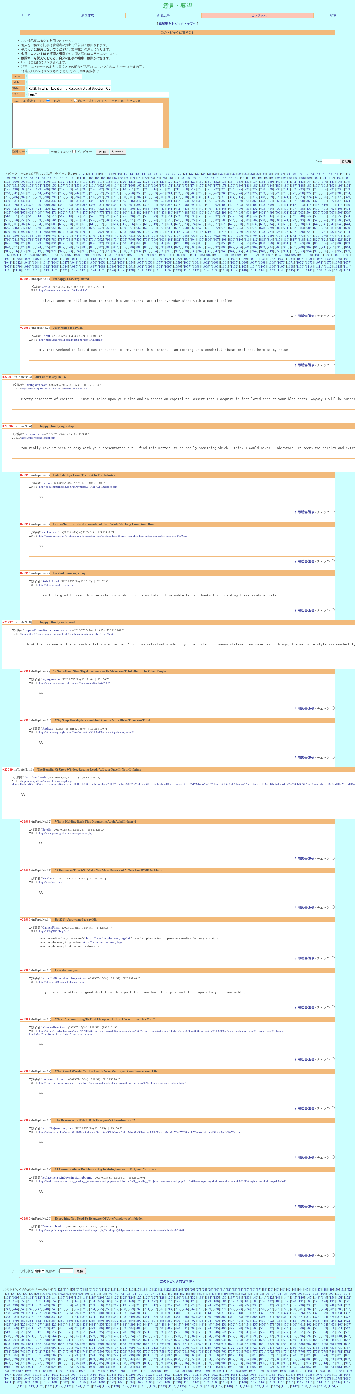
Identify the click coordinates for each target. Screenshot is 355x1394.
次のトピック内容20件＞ (177, 1281)
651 (54, 228)
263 (185, 193)
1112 (328, 266)
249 (77, 193)
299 (115, 197)
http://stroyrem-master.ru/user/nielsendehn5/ (63, 290)
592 (293, 220)
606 (54, 224)
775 (316, 235)
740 (46, 235)
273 (262, 193)
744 (77, 235)
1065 (234, 262)
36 (276, 173)
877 (61, 247)
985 (201, 255)
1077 (347, 262)
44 (324, 173)
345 (123, 201)
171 (169, 185)
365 (278, 201)
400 (200, 205)
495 (239, 212)
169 (154, 185)
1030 (252, 259)
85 (224, 178)
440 (162, 208)
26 (216, 173)
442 (177, 208)
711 (169, 232)
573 (146, 220)
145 (316, 181)
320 (278, 197)
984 (193, 255)
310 (200, 197)
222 (216, 189)
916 (15, 251)
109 (38, 181)
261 (169, 193)
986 (209, 255)
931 (131, 251)
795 (123, 239)
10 (119, 173)
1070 (281, 262)
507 (332, 212)
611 (92, 224)
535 (200, 216)
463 (339, 208)
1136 (205, 270)
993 (263, 255)
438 (146, 208)
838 (108, 243)
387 (100, 205)
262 (177, 193)
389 (115, 205)
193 (339, 185)
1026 (215, 259)
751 (131, 235)
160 (84, 185)
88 (242, 178)
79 (188, 178)
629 (231, 224)
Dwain (46, 336)
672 (216, 228)
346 (131, 201)
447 (216, 208)
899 (231, 247)
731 (324, 232)
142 (293, 181)
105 (7, 181)
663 (146, 228)
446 (208, 208)
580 (200, 220)
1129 (139, 270)
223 (224, 189)
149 (347, 181)
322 (293, 197)
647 (23, 228)
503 (301, 212)
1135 (196, 270)
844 (154, 243)
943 (224, 251)
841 (131, 243)
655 (84, 228)
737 (23, 235)
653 (69, 228)
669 (193, 228)
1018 (139, 259)
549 (309, 216)
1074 (318, 262)
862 (293, 243)
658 (108, 228)
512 (23, 216)
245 (46, 193)
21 (185, 173)
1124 (92, 270)
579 (193, 220)
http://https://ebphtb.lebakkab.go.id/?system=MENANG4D (54, 388)
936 (169, 251)
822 (332, 239)
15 (149, 173)
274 (270, 193)
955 (316, 251)
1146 (300, 270)
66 (110, 178)
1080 (26, 266)
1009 (55, 259)
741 (54, 235)
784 (38, 239)
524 (115, 216)
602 (23, 224)
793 (108, 239)
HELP (26, 15)
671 (208, 228)
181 (247, 185)
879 (77, 247)
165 (123, 185)
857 (254, 243)
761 (208, 235)
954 (309, 251)
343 (108, 201)
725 (278, 232)
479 (115, 212)
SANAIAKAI (50, 581)
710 (162, 232)
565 (84, 220)
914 (347, 247)
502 (293, 212)
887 (139, 247)
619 (154, 224)
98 (303, 178)
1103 (243, 266)
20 (179, 173)
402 (216, 205)
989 (232, 255)
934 (154, 251)
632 (254, 224)
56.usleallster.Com (54, 1027)
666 (169, 228)
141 (285, 181)
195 (7, 189)
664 (154, 228)
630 (239, 224)
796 (131, 239)
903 (262, 247)
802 (177, 239)
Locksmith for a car (54, 1079)
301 (131, 197)
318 (262, 197)
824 (347, 239)
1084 (64, 266)
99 (309, 178)
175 (200, 185)
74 (158, 178)
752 (139, 235)
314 (231, 197)
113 (69, 181)
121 (131, 181)
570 (123, 220)
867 (332, 243)
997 (294, 255)
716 (208, 232)
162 (100, 185)
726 (285, 232)
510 (7, 216)
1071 (290, 262)
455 (278, 208)
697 (61, 232)
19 (173, 173)
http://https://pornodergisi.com (38, 437)
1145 (290, 270)
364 (270, 201)
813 (262, 239)
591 (285, 220)
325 (316, 197)
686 (324, 228)
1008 (45, 259)
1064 (224, 262)
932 (139, 251)
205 (84, 189)
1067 (252, 262)
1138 (224, 270)
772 (293, 235)
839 (115, 243)
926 (92, 251)
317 (254, 197)
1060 (187, 262)
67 (116, 178)
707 (139, 232)
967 (62, 255)
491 (208, 212)
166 (131, 185)
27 (222, 173)
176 (208, 185)
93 (273, 178)
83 (212, 178)
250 (84, 193)
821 (324, 239)
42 (312, 173)
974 (116, 255)
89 (248, 178)
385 (84, 205)
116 (92, 181)
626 (208, 224)
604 (38, 224)
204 (77, 189)
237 (332, 189)
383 (69, 205)
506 (324, 212)
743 (69, 235)
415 (316, 205)
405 (239, 205)
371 (324, 201)
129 (193, 181)
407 (254, 205)
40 (300, 173)
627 (216, 224)
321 (285, 197)
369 (309, 201)
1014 (102, 259)
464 (347, 208)
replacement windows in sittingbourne (67, 1177)
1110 (309, 266)
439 (154, 208)
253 (108, 193)
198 (30, 189)
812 (254, 239)
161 (92, 185)
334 (38, 201)
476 (92, 212)
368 (301, 201)
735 (7, 235)
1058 (168, 262)
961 (15, 255)
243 (30, 193)
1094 (158, 266)
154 (38, 185)
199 (38, 189)
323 (301, 197)
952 (293, 251)
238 (339, 189)
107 (23, 181)
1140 (243, 270)
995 (278, 255)
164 (115, 185)
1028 (234, 259)
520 (84, 216)
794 (115, 239)
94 (279, 178)
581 (208, 220)
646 (15, 228)
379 (38, 205)
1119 (45, 270)
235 (316, 189)
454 (270, 208)
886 (131, 247)
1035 (300, 259)
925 (84, 251)
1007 (36, 259)
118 (108, 181)
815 (278, 239)
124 (154, 181)
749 (115, 235)
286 (15, 197)
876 (54, 247)
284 (347, 193)
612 (100, 224)
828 (30, 243)
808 (224, 239)
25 (210, 173)
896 (208, 247)
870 (7, 247)
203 (69, 189)
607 (61, 224)
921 (54, 251)
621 (169, 224)
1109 (300, 266)
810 (239, 239)
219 (193, 189)
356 (208, 201)
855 (239, 243)
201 (54, 189)
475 (84, 212)
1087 (92, 266)
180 (239, 185)
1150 (337, 270)
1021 (168, 259)
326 (324, 197)
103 (339, 178)
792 (100, 239)
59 (67, 178)
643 (339, 224)
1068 (262, 262)
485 (162, 212)
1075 (328, 262)
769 (270, 235)
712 (177, 232)
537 (216, 216)
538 (224, 216)
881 (92, 247)
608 (69, 224)
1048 (74, 262)
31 (246, 173)
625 (200, 224)
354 (193, 201)
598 (339, 220)
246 (54, 193)
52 (25, 178)
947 (254, 251)
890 (162, 247)
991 (247, 255)
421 (15, 208)
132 (216, 181)
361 (247, 201)
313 (224, 197)
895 (200, 247)
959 (347, 251)
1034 (290, 259)
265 (200, 193)
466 (15, 212)
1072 (300, 262)
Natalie (47, 878)
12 (131, 173)
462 (332, 208)
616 (131, 224)
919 (38, 251)
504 (309, 212)
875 (46, 247)
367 (293, 201)
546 (285, 216)
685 (316, 228)
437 (139, 208)
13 (137, 173)
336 (54, 201)
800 (162, 239)
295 (84, 197)
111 (54, 181)
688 (339, 228)
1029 (243, 259)
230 (278, 189)
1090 (121, 266)
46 (336, 173)
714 (193, 232)
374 (347, 201)
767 (254, 235)
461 (324, 208)
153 (30, 185)
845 (162, 243)
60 (73, 178)
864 (309, 243)
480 (123, 212)
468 (30, 212)
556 (15, 220)
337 (61, 201)
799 (154, 239)
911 (324, 247)
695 (46, 232)
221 (208, 189)
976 (131, 255)
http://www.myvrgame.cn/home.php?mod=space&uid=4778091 (75, 683)
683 (301, 228)
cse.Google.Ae (51, 532)
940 (200, 251)
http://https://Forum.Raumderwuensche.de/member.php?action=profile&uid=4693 (67, 633)
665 (162, 228)
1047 (64, 262)
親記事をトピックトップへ (177, 23)
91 (261, 178)
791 (92, 239)
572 (139, 220)
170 (162, 185)
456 (285, 208)
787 (61, 239)
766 (247, 235)
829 (38, 243)
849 (193, 243)
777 (332, 235)
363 (262, 201)
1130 (149, 270)
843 (146, 243)
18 (167, 173)
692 (23, 232)
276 (285, 193)
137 (254, 181)
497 (254, 212)
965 (46, 255)
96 (291, 178)
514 (38, 216)
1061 (196, 262)
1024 (196, 259)
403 (224, 205)
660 (123, 228)
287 (23, 197)
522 (100, 216)
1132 (168, 270)
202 (61, 189)
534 (193, 216)
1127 (121, 270)
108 (30, 181)
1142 (262, 270)
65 (104, 178)
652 (61, 228)
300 (123, 197)
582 (216, 220)
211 (131, 189)
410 (278, 205)
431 (92, 208)
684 (309, 228)
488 (185, 212)
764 (231, 235)
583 (224, 220)
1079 (17, 266)
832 (61, 243)
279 (309, 193)
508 (339, 212)
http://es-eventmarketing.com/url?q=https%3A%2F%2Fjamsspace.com (78, 486)
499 (270, 212)
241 (15, 193)
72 (146, 178)
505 (316, 212)
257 (139, 193)
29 (234, 173)
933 (146, 251)
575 (162, 220)
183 (262, 185)
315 (239, 197)
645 (7, 228)
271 (247, 193)
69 (128, 178)
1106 (271, 266)
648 (30, 228)
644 (347, 224)
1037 (318, 259)
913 (339, 247)
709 (154, 232)
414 (309, 205)
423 (30, 208)
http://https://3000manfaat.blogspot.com (61, 981)
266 (208, 193)
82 (206, 178)
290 (46, 197)
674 (231, 228)
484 (154, 212)
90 (254, 178)
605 (46, 224)
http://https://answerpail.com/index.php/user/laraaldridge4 (71, 339)
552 (332, 216)
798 (146, 239)
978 (147, 255)
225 (239, 189)
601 (15, 224)
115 (84, 181)
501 (285, 212)
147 (332, 181)
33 (258, 173)
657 (100, 228)
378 (30, 205)
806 (208, 239)
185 (278, 185)
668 (185, 228)
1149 (328, 270)
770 (278, 235)
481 (131, 212)
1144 (281, 270)
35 (270, 173)
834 (77, 243)
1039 (337, 259)
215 (162, 189)
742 (61, 235)
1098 (196, 266)
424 (38, 208)
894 (193, 247)
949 (270, 251)
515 (46, 216)
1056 (149, 262)
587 (254, 220)
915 (7, 251)
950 (278, 251)
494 (231, 212)
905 (278, 247)
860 (278, 243)
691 (15, 232)
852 (216, 243)
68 (122, 178)
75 (164, 178)
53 (31, 178)
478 (108, 212)
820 (316, 239)
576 (169, 220)
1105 (262, 266)
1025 (205, 259)
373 (339, 201)
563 (69, 220)
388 (108, 205)
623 (185, 224)
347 (139, 201)
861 (285, 243)
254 (115, 193)
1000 (318, 255)
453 (262, 208)
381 (54, 205)
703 (108, 232)
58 (61, 178)
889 (154, 247)
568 (108, 220)
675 (239, 228)
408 (262, 205)
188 (301, 185)
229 (270, 189)
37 (282, 173)
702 (100, 232)
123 (146, 181)
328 (339, 197)
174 (193, 185)
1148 (318, 270)
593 (301, 220)
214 (154, 189)
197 (23, 189)
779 (347, 235)
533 (185, 216)
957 (332, 251)
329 (347, 197)
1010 (64, 259)
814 (270, 239)
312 (216, 197)
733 (339, 232)
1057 (158, 262)
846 (169, 243)
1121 (64, 270)
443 (185, 208)
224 (231, 189)
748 (108, 235)
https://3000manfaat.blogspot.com (64, 978)
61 (79, 178)
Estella (46, 829)
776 (324, 235)
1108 (290, 266)
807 (216, 239)
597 (332, 220)
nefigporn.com (34, 434)
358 (224, 201)
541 (247, 216)
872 (23, 247)
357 (216, 201)
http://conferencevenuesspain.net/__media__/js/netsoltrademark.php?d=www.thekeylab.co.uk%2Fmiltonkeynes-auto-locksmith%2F (112, 1082)
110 (46, 181)
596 (324, 220)
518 (69, 216)
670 (200, 228)
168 (146, 185)
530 (162, 216)
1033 (281, 259)
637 (293, 224)
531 (169, 216)
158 (69, 185)
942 (216, 251)
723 (262, 232)
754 (154, 235)
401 (208, 205)
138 (262, 181)
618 (146, 224)
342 (100, 201)
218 (185, 189)
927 (100, 251)
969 (77, 255)
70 (134, 178)
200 (46, 189)
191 (324, 185)
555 (7, 220)
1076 (337, 262)
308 (185, 197)
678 (262, 228)
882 (100, 247)
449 (231, 208)
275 (278, 193)
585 (239, 220)
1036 (309, 259)
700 (84, 232)
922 (61, 251)
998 (301, 255)
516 (54, 216)
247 (61, 193)
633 (262, 224)
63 (91, 178)
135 (239, 181)
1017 (130, 259)
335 (46, 201)
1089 (111, 266)
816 (285, 239)
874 (38, 247)
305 (162, 197)
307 (177, 197)
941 (208, 251)
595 (316, 220)
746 (92, 235)
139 (270, 181)
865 (316, 243)
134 (231, 181)
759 (193, 235)
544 (270, 216)
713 (185, 232)
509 (347, 212)
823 (339, 239)
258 (146, 193)
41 (306, 173)
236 (324, 189)
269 (231, 193)
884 (115, 247)
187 (293, 185)
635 (278, 224)
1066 (243, 262)
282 (332, 193)
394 (154, 205)
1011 (74, 259)
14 (143, 173)
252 (100, 193)
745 (84, 235)
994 (270, 255)
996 (286, 255)
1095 (168, 266)
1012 (83, 259)
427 (61, 208)
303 (146, 197)
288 (30, 197)
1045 (45, 262)
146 (324, 181)
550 (316, 216)
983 (185, 255)
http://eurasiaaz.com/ (50, 882)
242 (23, 193)
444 (193, 208)
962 (23, 255)
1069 (271, 262)
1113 (337, 266)
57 (55, 178)
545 (278, 216)
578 (185, 220)
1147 (309, 270)
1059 (177, 262)
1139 (234, 270)
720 (239, 232)
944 (231, 251)
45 (330, 173)
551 (324, 216)
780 (7, 239)
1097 (187, 266)
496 (247, 212)
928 (108, 251)
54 (37, 178)
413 (301, 205)
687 (332, 228)
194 (347, 185)
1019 (149, 259)
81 (200, 178)
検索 (333, 15)
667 (177, 228)
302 (139, 197)
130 (200, 181)
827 (23, 243)
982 (178, 255)
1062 (205, 262)
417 (332, 205)
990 (239, 255)
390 (123, 205)
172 (177, 185)
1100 (215, 266)
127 (177, 181)
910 (316, 247)
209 (115, 189)
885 (123, 247)
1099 (205, 266)
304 (154, 197)
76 (170, 178)
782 (23, 239)
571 (131, 220)
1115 (8, 270)
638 (301, 224)
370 (316, 201)
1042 (17, 262)
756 (169, 235)
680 (278, 228)
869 (347, 243)
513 (30, 216)
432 (100, 208)
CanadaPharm (51, 927)
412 (293, 205)
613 (108, 224)
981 (170, 255)
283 (339, 193)
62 (85, 178)
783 (30, 239)
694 (38, 232)
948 (262, 251)
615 (123, 224)
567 (100, 220)
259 (154, 193)
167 (139, 185)
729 (309, 232)
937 (177, 251)
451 (247, 208)
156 (54, 185)
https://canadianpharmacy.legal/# (108, 938)
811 (247, 239)
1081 (36, 266)
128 (185, 181)
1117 (26, 270)
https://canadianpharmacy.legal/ (103, 942)
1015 (111, 259)
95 (285, 178)
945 (239, 251)
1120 (55, 270)
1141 (252, 270)
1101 (224, 266)
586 (247, 220)
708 (146, 232)
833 (69, 243)
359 (231, 201)
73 (152, 178)
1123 (83, 270)
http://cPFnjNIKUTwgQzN (54, 931)
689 (347, 228)
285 (7, 197)
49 (7, 178)
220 (200, 189)
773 (301, 235)
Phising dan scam (36, 385)
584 (231, 220)
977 (139, 255)
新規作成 (87, 15)
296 (92, 197)
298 (108, 197)
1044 (36, 262)
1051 (102, 262)
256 (131, 193)
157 (61, 185)
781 (15, 239)
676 (247, 228)
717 (216, 232)
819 (309, 239)
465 (7, 212)
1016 (121, 259)
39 (294, 173)
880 (84, 247)
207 (100, 189)
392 (139, 205)
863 (301, 243)
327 (332, 197)
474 (77, 212)
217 (177, 189)
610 (84, 224)
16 (155, 173)
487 (177, 212)
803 (185, 239)
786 (54, 239)
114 (77, 181)
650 (46, 228)
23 (197, 173)
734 (347, 232)
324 (309, 197)
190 (316, 185)
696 (54, 232)
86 (230, 178)
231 (285, 189)
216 (169, 189)
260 (162, 193)
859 (270, 243)
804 (193, 239)
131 (208, 181)
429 (77, 208)
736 (15, 235)
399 (193, 205)
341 (92, 201)
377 (23, 205)
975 (124, 255)
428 (69, 208)
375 (7, 205)
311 (208, 197)
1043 (26, 262)
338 (69, 201)
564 (77, 220)
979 (154, 255)
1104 (252, 266)
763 (224, 235)
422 (23, 208)
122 (139, 181)
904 (270, 247)
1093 (149, 266)
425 (46, 208)
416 (324, 205)
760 (200, 235)
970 (85, 255)
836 (92, 243)
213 (146, 189)
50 (13, 178)
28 (228, 173)
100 (316, 178)
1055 (139, 262)
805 (200, 239)
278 (301, 193)
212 (139, 189)
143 (301, 181)
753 (146, 235)
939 (193, 251)
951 (285, 251)
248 (69, 193)
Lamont (47, 483)
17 (161, 173)
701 (92, 232)
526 (131, 216)
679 (270, 228)
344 (115, 201)
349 (154, 201)
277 (293, 193)
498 (262, 212)
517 (61, 216)
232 (293, 189)
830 (46, 243)
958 (339, 251)
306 (169, 197)
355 (200, 201)
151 (15, 185)
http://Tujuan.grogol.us (57, 1128)
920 (46, 251)
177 (216, 185)
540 (239, 216)
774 (309, 235)
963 (31, 255)
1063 (215, 262)
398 (185, 205)
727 (293, 232)
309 (193, 197)
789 (77, 239)
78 (182, 178)
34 (264, 173)
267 (216, 193)
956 (324, 251)
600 (7, 224)
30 (240, 173)
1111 (318, 266)
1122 (74, 270)
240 (7, 193)
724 (270, 232)
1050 (92, 262)
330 (7, 201)
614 (115, 224)
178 (224, 185)
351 (169, 201)
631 (247, 224)
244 (38, 193)
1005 (17, 259)
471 (54, 212)
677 (254, 228)
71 (140, 178)
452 (254, 208)
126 (169, 181)
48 (348, 173)
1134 (187, 270)
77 (176, 178)
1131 (158, 270)
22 (191, 173)
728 (301, 232)
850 (200, 243)
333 (30, 201)
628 (224, 224)
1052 (111, 262)
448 (224, 208)
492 (216, 212)
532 (177, 216)
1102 (234, 266)
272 (254, 193)
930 (123, 251)
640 (316, 224)
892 (177, 247)
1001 (327, 255)
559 (38, 220)
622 (177, 224)
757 (177, 235)
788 (69, 239)
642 (332, 224)
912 (332, 247)
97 (297, 178)
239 (347, 189)
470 (46, 212)
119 (115, 181)
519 (77, 216)
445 (200, 208)
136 (247, 181)
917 (23, 251)
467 (23, 212)
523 (108, 216)
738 (30, 235)
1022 (177, 259)
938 (185, 251)
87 (236, 178)
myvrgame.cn (51, 679)
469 (38, 212)
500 (278, 212)
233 (301, 189)
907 (293, 247)
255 (123, 193)
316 (247, 197)
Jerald (46, 286)
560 (46, 220)
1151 (347, 270)
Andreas (47, 728)
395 (162, 205)
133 (224, 181)
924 (77, 251)
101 (323, 178)
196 (15, 189)
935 (162, 251)
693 (30, 232)
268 (224, 193)
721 (247, 232)
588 (262, 220)
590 (278, 220)
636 (285, 224)
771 (285, 235)
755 (162, 235)
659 (115, 228)
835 (84, 243)
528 (146, 216)
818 (301, 239)
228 (262, 189)
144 (309, 181)
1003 (346, 255)
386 (92, 205)
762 (216, 235)
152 (23, 185)
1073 (309, 262)
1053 (121, 262)
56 (49, 178)
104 (346, 178)
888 (146, 247)
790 (84, 239)
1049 (83, 262)
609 (77, 224)
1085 (74, 266)
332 (23, 201)
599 (347, 220)
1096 (177, 266)
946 (247, 251)
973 (108, 255)
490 (200, 212)
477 (100, 212)
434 (115, 208)
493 (224, 212)
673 (224, 228)
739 (38, 235)
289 (38, 197)
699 (77, 232)
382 (61, 205)
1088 (102, 266)
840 (123, 243)
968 (69, 255)
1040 (347, 259)
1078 (8, 266)
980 (162, 255)
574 (154, 220)
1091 (130, 266)
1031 (262, 259)
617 (139, 224)
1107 (281, 266)
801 (169, 239)
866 (324, 243)
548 (301, 216)
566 (92, 220)
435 (123, 208)
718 (224, 232)
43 (318, 173)
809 (231, 239)
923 (69, 251)
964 (39, 255)
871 (15, 247)
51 (19, 178)
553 (339, 216)
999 (309, 255)
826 (15, 243)
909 (309, 247)
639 (309, 224)
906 (285, 247)
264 (193, 193)
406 (247, 205)
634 (270, 224)
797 (139, 239)
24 (204, 173)
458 (301, 208)
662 (139, 228)
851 (208, 243)
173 (185, 185)
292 (61, 197)
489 (193, 212)
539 (231, 216)
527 (139, 216)
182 (254, 185)
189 (309, 185)
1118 (36, 270)
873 (30, 247)
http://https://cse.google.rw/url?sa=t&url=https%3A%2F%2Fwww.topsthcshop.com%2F (87, 732)
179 (231, 185)
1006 (26, 259)
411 (285, 205)
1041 (8, 262)
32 (252, 173)
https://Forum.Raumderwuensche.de (48, 630)
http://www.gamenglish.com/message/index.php (65, 833)
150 (7, 185)
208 (108, 189)
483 (146, 212)
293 (69, 197)
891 (169, 247)
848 (185, 243)
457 (293, 208)
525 (123, 216)
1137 (215, 270)
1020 (158, 259)
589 (270, 220)
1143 (271, 270)
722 (254, 232)
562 (61, 220)
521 (92, 216)
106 (15, 181)
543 (262, 216)
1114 (347, 266)
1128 (130, 270)
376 (15, 205)
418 (339, 205)
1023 (187, 259)
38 (288, 173)
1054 (130, 262)
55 (43, 178)
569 (115, 220)
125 (162, 181)
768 (262, 235)
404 (231, 205)
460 (316, 208)
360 (239, 201)
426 (54, 208)
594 (309, 220)
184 (270, 185)
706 (131, 232)
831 (54, 243)
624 (193, 224)
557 (23, 220)
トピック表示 (257, 15)
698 (69, 232)
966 (54, 255)
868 (339, 243)
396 (169, 205)
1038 (328, 259)
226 (247, 189)
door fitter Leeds (35, 777)
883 (108, 247)
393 (146, 205)
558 (30, 220)
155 (46, 185)
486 (169, 212)
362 (254, 201)
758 (185, 235)
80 (194, 178)
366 (285, 201)
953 (301, 251)
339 (77, 201)
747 (100, 235)
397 (177, 205)
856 (247, 243)
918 (30, 251)
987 (216, 255)
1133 (177, 270)
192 (332, 185)
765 (239, 235)
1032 (271, 259)
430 (84, 208)
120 (123, 181)
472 (61, 212)
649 (38, 228)
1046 (55, 262)
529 (154, 216)
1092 (139, 266)
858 (262, 243)
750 (123, 235)
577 (177, 220)
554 (347, 216)
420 (7, 208)
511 (15, 216)
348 (146, 201)
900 (239, 247)
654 (77, 228)
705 (123, 232)
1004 (8, 259)
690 (7, 232)
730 (316, 232)
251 (92, 193)
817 (293, 239)
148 (339, 181)
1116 (17, 270)
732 (332, 232)
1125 (102, 270)
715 (200, 232)
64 (97, 178)
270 (239, 193)
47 (342, 173)
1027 (224, 259)
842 (139, 243)
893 (185, 247)
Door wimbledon (53, 1226)
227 (254, 189)
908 (301, 247)
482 (139, 212)
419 (347, 205)
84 (218, 178)
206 (92, 189)
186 (285, 185)
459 (309, 208)
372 (332, 201)
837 (100, 243)
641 (324, 224)
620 (162, 224)
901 (247, 247)
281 (324, 193)
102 (331, 178)
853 (224, 243)
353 (185, 201)
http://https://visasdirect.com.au (56, 584)
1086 (83, 266)
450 (239, 208)
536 (208, 216)
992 (255, 255)
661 (131, 228)
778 (339, 235)
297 (100, 197)
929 (115, 251)
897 (216, 247)
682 (293, 228)
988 (224, 255)
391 (131, 205)
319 (270, 197)
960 (8, 255)
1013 (92, 259)
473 (69, 212)
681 (285, 228)
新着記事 (163, 15)
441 (169, 208)
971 (93, 255)
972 (100, 255)
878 (69, 247)
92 (267, 178)
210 (123, 189)
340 (84, 201)
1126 (111, 270)
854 (231, 243)
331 (15, 201)
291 (54, 197)
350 (162, 201)
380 (46, 205)
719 (231, 232)
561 (54, 220)
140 (278, 181)
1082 (45, 266)
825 (7, 243)
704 (115, 232)
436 (131, 208)
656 (92, 228)
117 (100, 181)
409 (270, 205)
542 (254, 216)
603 (30, 224)
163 (108, 185)
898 (224, 247)
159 (77, 185)
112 (61, 181)
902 (254, 247)
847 (177, 243)
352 (177, 201)
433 (108, 208)
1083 (55, 266)
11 (125, 173)
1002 (337, 255)
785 (46, 239)
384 (77, 205)
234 (309, 189)
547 (293, 216)
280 (316, 193)
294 (77, 197)
